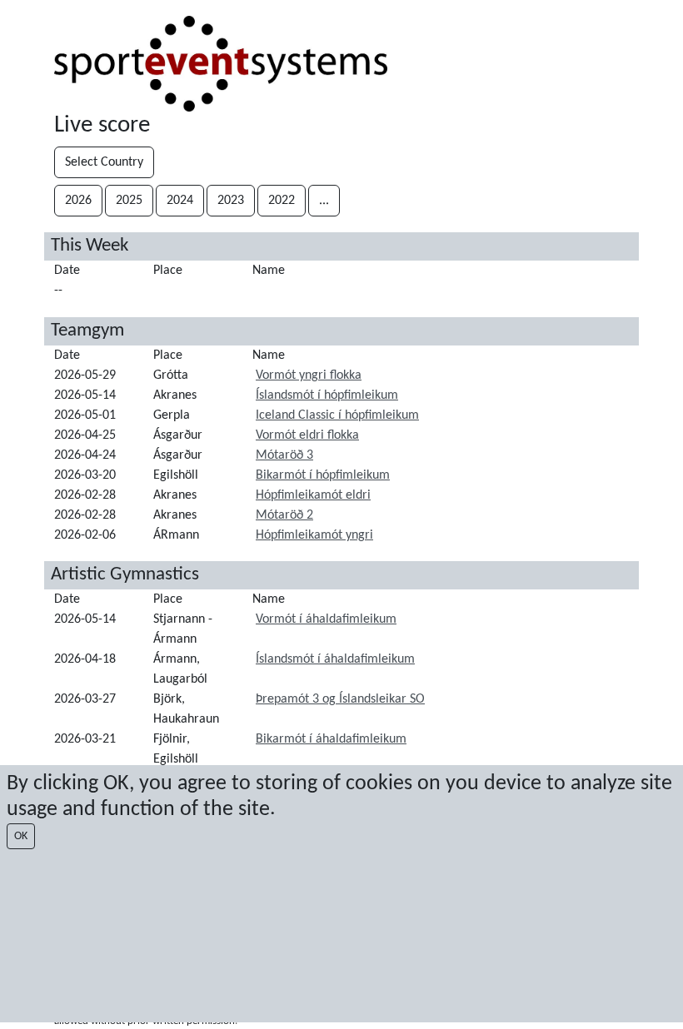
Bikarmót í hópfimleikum (323, 475)
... (324, 200)
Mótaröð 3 (284, 455)
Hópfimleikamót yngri (314, 535)
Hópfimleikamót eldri (313, 495)
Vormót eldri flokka (307, 435)
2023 (230, 200)
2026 (78, 200)
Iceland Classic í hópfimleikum (337, 415)
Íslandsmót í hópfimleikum (327, 395)
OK (20, 836)
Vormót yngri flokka (308, 375)
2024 (180, 200)
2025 (129, 200)
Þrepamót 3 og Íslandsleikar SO (340, 699)
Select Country (104, 162)
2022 (281, 200)
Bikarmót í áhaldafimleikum (331, 739)
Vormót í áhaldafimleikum (326, 619)
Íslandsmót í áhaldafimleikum (335, 659)
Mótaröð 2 (284, 515)
